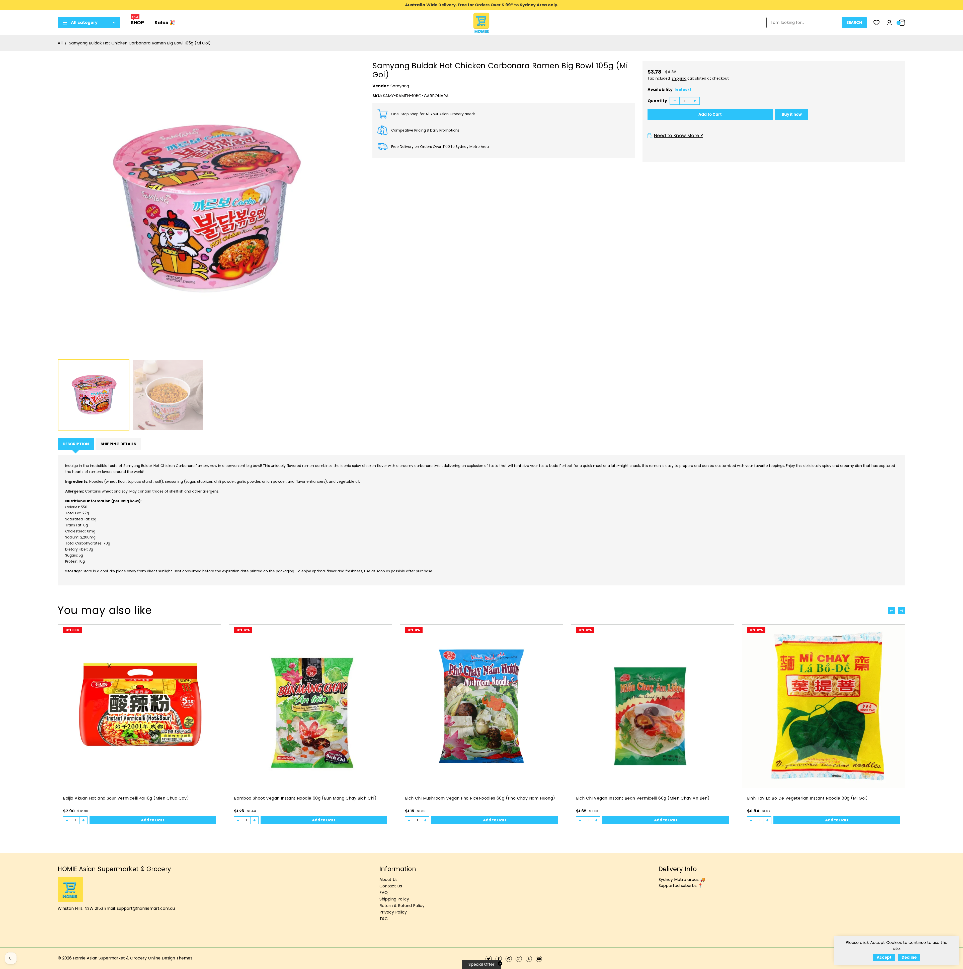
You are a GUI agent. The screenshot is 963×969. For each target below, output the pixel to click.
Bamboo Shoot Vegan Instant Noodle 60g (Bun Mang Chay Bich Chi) (305, 798)
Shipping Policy (394, 899)
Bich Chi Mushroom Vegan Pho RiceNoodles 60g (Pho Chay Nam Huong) (480, 798)
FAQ (383, 892)
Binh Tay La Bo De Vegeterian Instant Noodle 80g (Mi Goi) (807, 798)
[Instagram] (519, 959)
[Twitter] (489, 959)
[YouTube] (539, 959)
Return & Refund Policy (402, 906)
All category (84, 22)
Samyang (399, 86)
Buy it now (792, 114)
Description (76, 444)
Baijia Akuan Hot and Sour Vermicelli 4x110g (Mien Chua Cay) (126, 798)
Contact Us (390, 886)
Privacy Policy (393, 912)
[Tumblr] (529, 959)
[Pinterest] (509, 959)
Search (854, 22)
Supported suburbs (678, 885)
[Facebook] (499, 959)
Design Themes (177, 958)
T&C (383, 919)
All (60, 43)
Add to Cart (152, 820)
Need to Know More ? (678, 135)
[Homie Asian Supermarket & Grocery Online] (481, 22)
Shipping (679, 78)
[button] (901, 610)
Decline (909, 957)
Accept (884, 957)
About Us (388, 879)
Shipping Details (118, 444)
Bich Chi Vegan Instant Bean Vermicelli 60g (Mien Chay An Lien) (643, 798)
